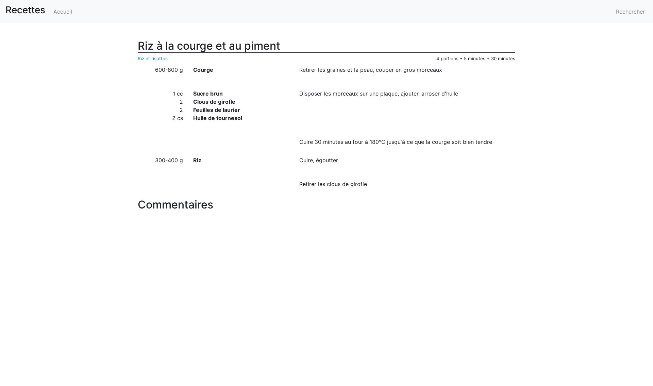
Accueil (62, 11)
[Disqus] (326, 299)
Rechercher (630, 11)
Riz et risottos (153, 58)
